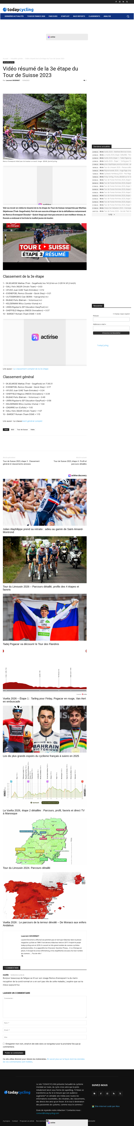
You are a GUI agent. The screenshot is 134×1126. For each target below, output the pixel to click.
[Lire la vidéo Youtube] (45, 246)
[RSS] (123, 1)
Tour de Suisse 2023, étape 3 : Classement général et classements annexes (21, 462)
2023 (12, 429)
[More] (35, 86)
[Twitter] (127, 1)
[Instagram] (119, 1)
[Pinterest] (17, 86)
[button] (128, 16)
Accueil (5, 58)
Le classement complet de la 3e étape (30, 369)
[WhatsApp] (23, 86)
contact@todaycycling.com (47, 1113)
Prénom (96, 316)
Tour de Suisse (22, 429)
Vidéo (33, 429)
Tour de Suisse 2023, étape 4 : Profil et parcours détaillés (70, 462)
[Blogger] (94, 1093)
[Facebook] (116, 1)
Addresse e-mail (99, 324)
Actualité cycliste (17, 58)
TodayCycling (102, 345)
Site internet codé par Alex (107, 1106)
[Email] (29, 86)
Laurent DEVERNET (13, 80)
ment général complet (32, 421)
